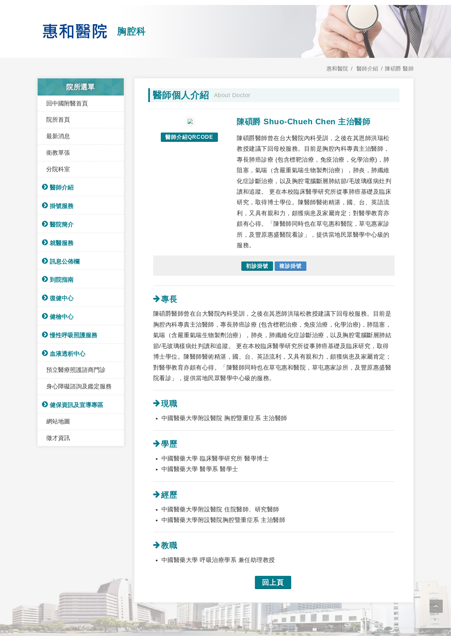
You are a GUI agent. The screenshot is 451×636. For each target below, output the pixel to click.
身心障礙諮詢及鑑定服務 (79, 386)
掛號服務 (62, 206)
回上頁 (273, 582)
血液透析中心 (68, 353)
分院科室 (58, 169)
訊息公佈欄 (65, 261)
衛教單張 (58, 152)
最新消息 (58, 136)
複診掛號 (290, 266)
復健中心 (62, 298)
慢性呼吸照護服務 (73, 335)
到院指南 (62, 279)
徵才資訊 (58, 438)
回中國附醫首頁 (67, 103)
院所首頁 (58, 119)
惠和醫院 (337, 68)
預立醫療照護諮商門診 (76, 370)
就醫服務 (62, 243)
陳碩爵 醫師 (399, 68)
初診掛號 (257, 266)
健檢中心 (62, 316)
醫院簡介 (62, 224)
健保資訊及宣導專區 (76, 405)
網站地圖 (58, 421)
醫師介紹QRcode (189, 137)
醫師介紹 (62, 187)
